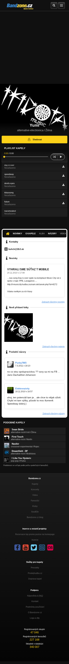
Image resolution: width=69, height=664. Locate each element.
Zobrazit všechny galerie (53, 346)
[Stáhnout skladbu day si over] (63, 166)
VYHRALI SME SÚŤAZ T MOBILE (28, 269)
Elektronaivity (22, 388)
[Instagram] (42, 547)
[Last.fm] (50, 547)
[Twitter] (34, 547)
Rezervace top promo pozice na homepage (35, 534)
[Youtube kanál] (26, 547)
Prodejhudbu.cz (35, 573)
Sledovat (37, 139)
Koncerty (35, 489)
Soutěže (35, 512)
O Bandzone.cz (35, 612)
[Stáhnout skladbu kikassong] (63, 194)
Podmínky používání (35, 607)
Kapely (35, 484)
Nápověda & (35, 596)
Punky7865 (20, 363)
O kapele (30, 233)
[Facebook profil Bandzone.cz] (17, 547)
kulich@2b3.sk (16, 249)
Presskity (35, 567)
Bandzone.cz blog (35, 517)
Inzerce (35, 540)
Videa (35, 495)
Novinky (17, 233)
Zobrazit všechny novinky (53, 302)
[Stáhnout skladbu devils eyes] (63, 185)
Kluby (35, 506)
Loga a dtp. (35, 618)
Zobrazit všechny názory (54, 413)
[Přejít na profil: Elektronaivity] (10, 390)
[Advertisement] (34, 47)
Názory (52, 233)
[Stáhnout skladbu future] (63, 203)
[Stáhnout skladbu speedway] (63, 175)
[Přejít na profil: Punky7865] (10, 364)
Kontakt (34, 601)
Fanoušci (35, 500)
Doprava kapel (35, 579)
